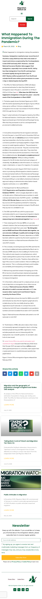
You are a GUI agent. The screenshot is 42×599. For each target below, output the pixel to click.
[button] (21, 13)
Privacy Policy (16, 562)
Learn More (9, 405)
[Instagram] (23, 589)
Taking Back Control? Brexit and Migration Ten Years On (21, 442)
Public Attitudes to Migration (15, 495)
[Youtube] (27, 589)
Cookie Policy (26, 562)
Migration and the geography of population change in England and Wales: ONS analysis (20, 387)
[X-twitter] (18, 589)
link (17, 92)
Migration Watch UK (21, 9)
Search (30, 19)
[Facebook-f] (14, 589)
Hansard (35, 219)
